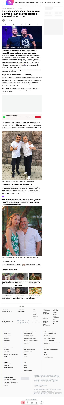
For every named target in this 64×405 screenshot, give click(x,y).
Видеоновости (7, 338)
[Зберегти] (38, 24)
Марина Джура (9, 20)
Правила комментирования (46, 325)
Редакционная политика (35, 314)
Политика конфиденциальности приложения (47, 318)
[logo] (10, 2)
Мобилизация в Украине (49, 331)
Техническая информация (55, 310)
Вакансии (55, 314)
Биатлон (25, 368)
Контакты (55, 312)
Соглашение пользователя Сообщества (45, 321)
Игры (54, 323)
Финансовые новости (8, 352)
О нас (34, 309)
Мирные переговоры (28, 336)
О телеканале (35, 316)
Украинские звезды (20, 2)
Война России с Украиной (30, 331)
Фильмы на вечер (27, 352)
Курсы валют (6, 351)
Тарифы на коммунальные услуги (11, 354)
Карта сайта (55, 321)
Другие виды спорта (28, 370)
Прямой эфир (7, 336)
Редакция (34, 311)
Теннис (25, 367)
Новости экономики (9, 347)
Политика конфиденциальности (47, 310)
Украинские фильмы (28, 351)
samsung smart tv (58, 393)
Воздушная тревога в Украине (30, 338)
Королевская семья (50, 2)
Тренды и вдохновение (8, 367)
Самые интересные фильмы (29, 349)
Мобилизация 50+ (47, 335)
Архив (54, 319)
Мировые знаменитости (32, 2)
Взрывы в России (27, 342)
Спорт (25, 362)
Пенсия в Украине (7, 358)
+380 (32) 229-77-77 (40, 386)
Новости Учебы (47, 347)
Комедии (25, 354)
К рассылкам (25, 378)
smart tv (51, 393)
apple (44, 393)
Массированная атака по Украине (31, 340)
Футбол (25, 365)
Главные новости (7, 333)
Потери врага (26, 343)
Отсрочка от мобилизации (49, 340)
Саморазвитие (47, 356)
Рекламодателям (36, 320)
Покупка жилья (7, 365)
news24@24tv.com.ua (7, 311)
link (18, 320)
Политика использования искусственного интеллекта (46, 313)
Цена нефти (6, 349)
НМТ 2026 (45, 354)
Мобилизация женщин (48, 336)
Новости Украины (7, 335)
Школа (45, 352)
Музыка (42, 2)
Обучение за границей (48, 357)
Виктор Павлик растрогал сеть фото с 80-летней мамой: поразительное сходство (21, 70)
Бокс (25, 363)
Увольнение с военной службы (50, 333)
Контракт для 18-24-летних (49, 338)
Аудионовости (7, 340)
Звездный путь (22, 64)
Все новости (7, 331)
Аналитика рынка (7, 363)
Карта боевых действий (28, 335)
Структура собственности (56, 317)
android (37, 393)
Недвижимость (7, 362)
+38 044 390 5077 (21, 311)
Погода (5, 342)
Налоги (5, 356)
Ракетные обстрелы (28, 333)
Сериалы (25, 356)
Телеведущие (35, 318)
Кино (25, 347)
